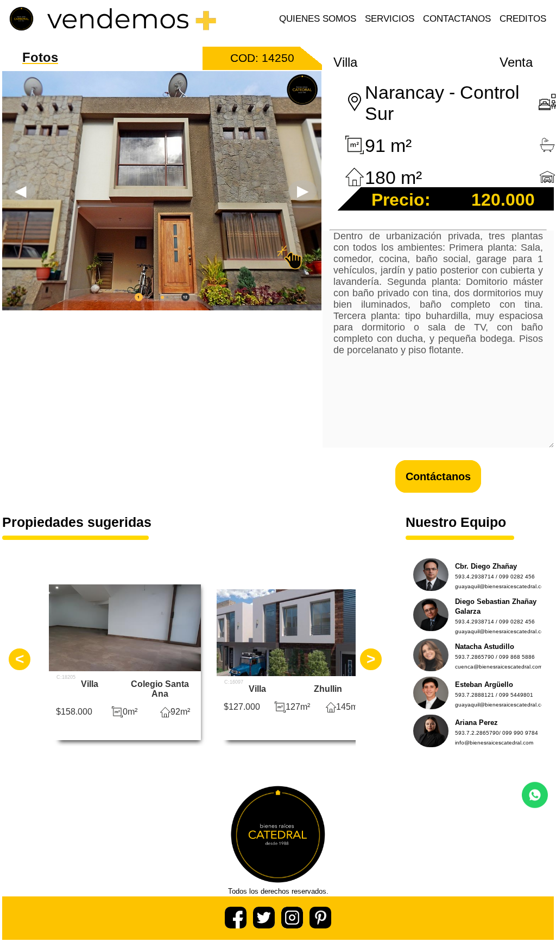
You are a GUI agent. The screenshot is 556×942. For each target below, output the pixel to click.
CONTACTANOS (457, 19)
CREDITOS (523, 19)
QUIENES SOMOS (317, 19)
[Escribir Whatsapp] (535, 805)
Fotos (40, 57)
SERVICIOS (389, 19)
